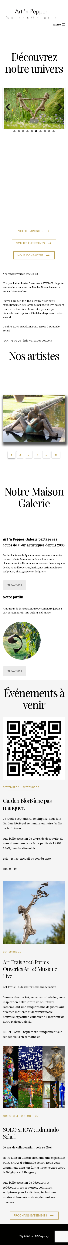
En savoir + (14, 585)
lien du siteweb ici (24, 848)
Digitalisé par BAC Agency (34, 1236)
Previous (9, 107)
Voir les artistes (30, 231)
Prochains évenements (30, 1215)
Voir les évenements (30, 243)
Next (59, 107)
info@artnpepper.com (37, 340)
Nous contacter (30, 255)
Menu (57, 24)
